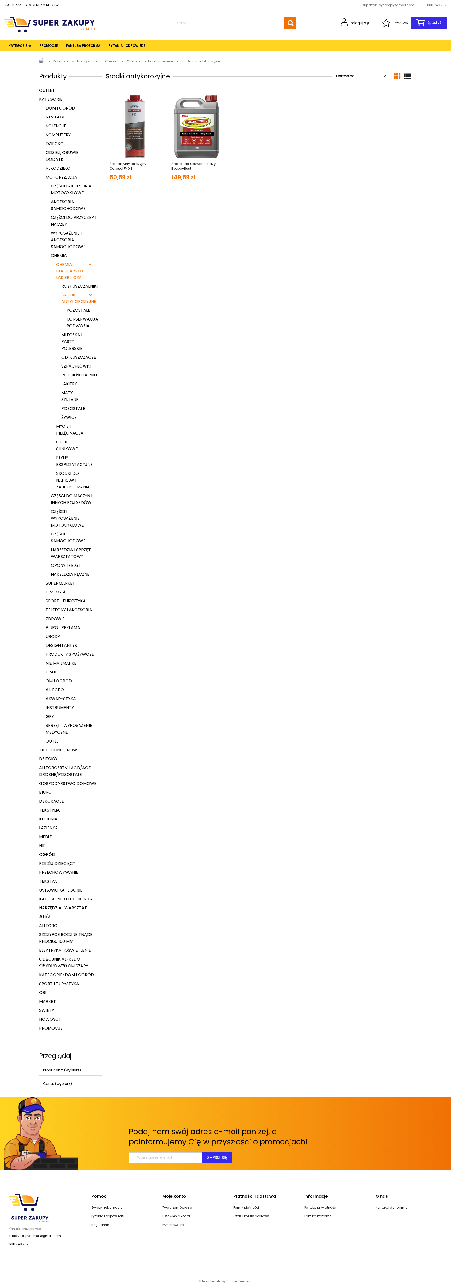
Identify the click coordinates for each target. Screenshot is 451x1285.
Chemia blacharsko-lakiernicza (71, 271)
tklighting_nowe (59, 750)
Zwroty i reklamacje (106, 1207)
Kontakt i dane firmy (391, 1207)
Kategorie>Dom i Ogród (66, 975)
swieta (47, 1010)
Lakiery (69, 384)
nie (42, 846)
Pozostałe (78, 310)
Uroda (53, 636)
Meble (45, 837)
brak (51, 672)
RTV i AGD (56, 117)
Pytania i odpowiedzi (107, 1216)
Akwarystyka (61, 699)
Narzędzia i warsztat (63, 908)
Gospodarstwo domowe (68, 783)
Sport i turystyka (66, 601)
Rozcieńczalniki (79, 375)
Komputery (58, 135)
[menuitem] (17, 45)
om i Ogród (59, 681)
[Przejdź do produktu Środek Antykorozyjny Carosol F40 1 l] (135, 126)
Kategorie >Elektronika (66, 899)
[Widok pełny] (407, 76)
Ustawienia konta (176, 1216)
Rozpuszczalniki (79, 286)
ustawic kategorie (60, 890)
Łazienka (48, 828)
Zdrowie (55, 619)
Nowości (49, 1019)
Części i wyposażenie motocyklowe (67, 518)
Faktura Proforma (318, 1216)
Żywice (69, 417)
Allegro (55, 690)
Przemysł (56, 592)
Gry (50, 716)
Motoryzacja (61, 177)
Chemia (59, 256)
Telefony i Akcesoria (69, 610)
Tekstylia (49, 810)
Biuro (45, 792)
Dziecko (55, 144)
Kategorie (50, 99)
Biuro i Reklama (63, 628)
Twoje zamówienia (177, 1207)
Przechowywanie (58, 872)
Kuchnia (48, 819)
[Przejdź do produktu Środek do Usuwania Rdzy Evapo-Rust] (196, 126)
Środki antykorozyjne (76, 298)
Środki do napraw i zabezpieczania (73, 480)
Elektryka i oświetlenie (65, 950)
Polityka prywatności (320, 1207)
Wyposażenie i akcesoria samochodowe (68, 240)
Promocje (51, 1028)
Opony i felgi (65, 565)
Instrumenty (60, 708)
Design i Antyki (62, 645)
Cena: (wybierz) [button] (57, 1083)
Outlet (47, 90)
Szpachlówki (76, 366)
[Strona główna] (50, 24)
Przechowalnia (174, 1225)
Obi (42, 993)
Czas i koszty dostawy (251, 1216)
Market (47, 1001)
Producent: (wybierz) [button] (62, 1070)
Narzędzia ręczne (70, 574)
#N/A (45, 917)
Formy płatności (246, 1207)
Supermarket (60, 583)
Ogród (47, 855)
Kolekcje (56, 126)
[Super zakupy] (29, 1207)
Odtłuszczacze (78, 357)
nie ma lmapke (61, 663)
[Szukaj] (290, 23)
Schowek (401, 23)
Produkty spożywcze (70, 654)
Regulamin (100, 1225)
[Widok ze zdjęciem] (397, 76)
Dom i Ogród (60, 108)
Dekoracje (51, 801)
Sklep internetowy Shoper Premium (225, 1281)
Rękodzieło (58, 168)
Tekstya (48, 881)
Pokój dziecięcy (57, 863)
